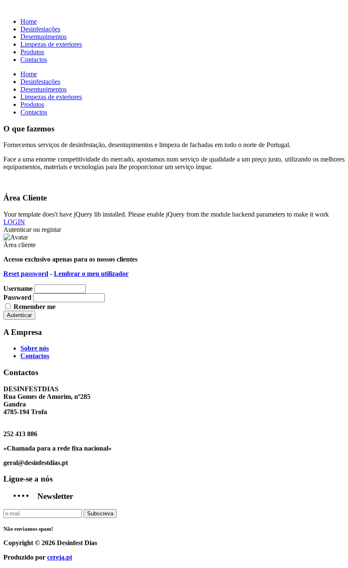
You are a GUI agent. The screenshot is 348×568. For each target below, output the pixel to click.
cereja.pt (59, 557)
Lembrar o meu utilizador (91, 273)
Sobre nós (34, 348)
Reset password (25, 273)
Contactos (34, 355)
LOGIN (14, 222)
